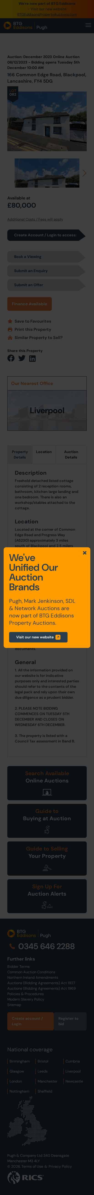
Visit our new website (35, 637)
